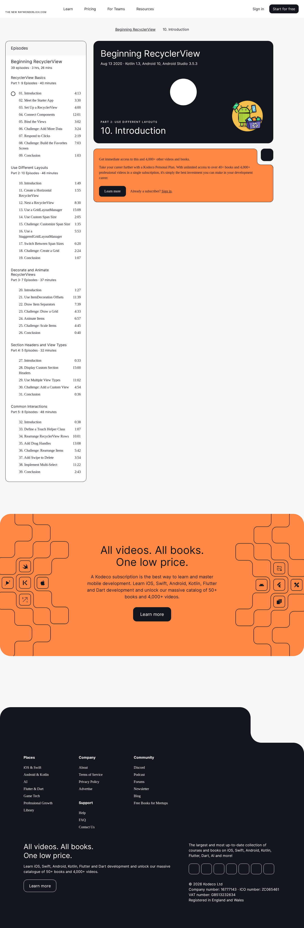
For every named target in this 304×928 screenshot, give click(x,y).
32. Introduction (30, 422)
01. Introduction (30, 93)
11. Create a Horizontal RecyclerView (35, 193)
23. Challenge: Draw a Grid (38, 311)
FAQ (82, 820)
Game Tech (32, 796)
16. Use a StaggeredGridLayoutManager (40, 233)
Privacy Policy (89, 782)
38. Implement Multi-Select (38, 465)
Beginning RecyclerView (135, 29)
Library (29, 810)
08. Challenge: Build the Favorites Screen (43, 145)
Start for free (284, 9)
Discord (139, 767)
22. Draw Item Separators (37, 304)
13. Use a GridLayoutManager (40, 210)
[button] (70, 8)
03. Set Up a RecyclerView (38, 107)
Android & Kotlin (36, 774)
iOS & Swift (32, 767)
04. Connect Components (37, 114)
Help (82, 813)
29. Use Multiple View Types (39, 380)
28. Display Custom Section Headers (38, 370)
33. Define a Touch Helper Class (42, 429)
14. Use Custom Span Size (38, 217)
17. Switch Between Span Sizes (41, 243)
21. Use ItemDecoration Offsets (41, 297)
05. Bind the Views (32, 122)
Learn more (112, 191)
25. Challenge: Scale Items (37, 325)
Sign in (258, 9)
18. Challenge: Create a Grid (39, 251)
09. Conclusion (29, 155)
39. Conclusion (29, 472)
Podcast (139, 774)
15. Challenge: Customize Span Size (44, 224)
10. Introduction (30, 183)
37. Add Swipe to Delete (36, 457)
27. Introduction (30, 360)
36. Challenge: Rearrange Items (41, 450)
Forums (139, 782)
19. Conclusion (29, 258)
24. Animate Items (32, 318)
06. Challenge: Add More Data (40, 129)
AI (25, 782)
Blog (137, 796)
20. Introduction (30, 290)
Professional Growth (38, 803)
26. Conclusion (29, 333)
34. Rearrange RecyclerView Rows (44, 436)
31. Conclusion (29, 394)
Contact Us (87, 827)
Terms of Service (91, 774)
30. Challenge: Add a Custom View (44, 387)
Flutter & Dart (33, 789)
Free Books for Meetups (151, 803)
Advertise (85, 789)
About (83, 767)
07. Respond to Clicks (34, 136)
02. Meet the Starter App (36, 100)
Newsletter (141, 789)
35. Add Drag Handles (35, 443)
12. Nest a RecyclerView (36, 203)
